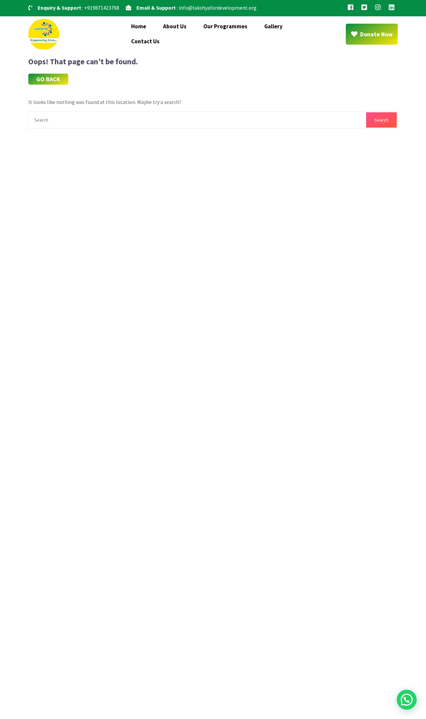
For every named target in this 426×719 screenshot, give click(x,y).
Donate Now (376, 34)
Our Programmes (225, 26)
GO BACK (48, 79)
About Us (174, 26)
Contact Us (145, 41)
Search (381, 120)
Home (138, 26)
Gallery (273, 26)
